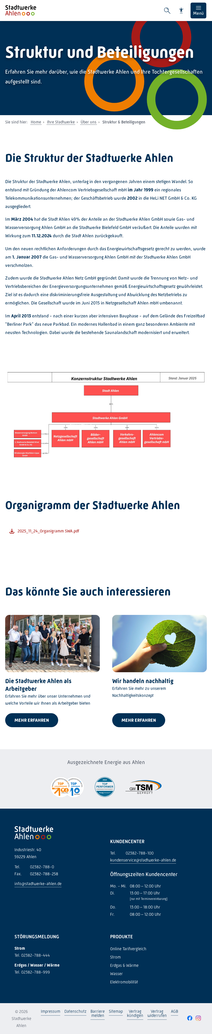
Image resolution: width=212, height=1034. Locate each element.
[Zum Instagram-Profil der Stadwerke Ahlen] (198, 1018)
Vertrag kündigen (135, 1013)
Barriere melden (97, 1013)
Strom (115, 957)
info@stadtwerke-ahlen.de (38, 883)
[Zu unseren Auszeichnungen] (67, 787)
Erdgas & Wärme (124, 965)
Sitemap (116, 1011)
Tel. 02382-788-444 (32, 955)
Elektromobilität (124, 982)
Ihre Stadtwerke (61, 122)
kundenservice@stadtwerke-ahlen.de (143, 860)
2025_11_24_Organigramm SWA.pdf (48, 531)
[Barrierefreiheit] (181, 10)
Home (36, 122)
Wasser (116, 973)
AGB (174, 1011)
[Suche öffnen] (167, 10)
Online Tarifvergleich (128, 948)
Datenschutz (75, 1011)
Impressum (50, 1011)
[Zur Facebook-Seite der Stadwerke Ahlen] (189, 1018)
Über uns (88, 122)
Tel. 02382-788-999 (32, 972)
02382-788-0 (34, 866)
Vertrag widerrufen (157, 1013)
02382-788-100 (132, 853)
